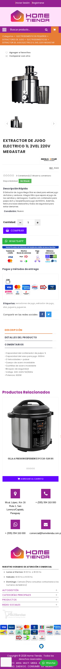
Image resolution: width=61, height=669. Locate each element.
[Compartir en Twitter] (48, 314)
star (5, 307)
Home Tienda (34, 655)
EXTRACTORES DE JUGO (13, 39)
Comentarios (14, 344)
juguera (12, 307)
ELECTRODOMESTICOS (37, 39)
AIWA (18, 663)
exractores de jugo (25, 303)
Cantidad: (9, 222)
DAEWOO (21, 666)
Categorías (7, 36)
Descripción (13, 330)
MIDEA (34, 663)
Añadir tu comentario (41, 175)
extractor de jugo (45, 303)
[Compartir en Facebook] (42, 314)
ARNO (12, 666)
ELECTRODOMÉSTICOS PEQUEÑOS (31, 36)
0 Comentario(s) (23, 175)
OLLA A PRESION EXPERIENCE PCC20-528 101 (30, 458)
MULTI (26, 663)
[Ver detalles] (30, 425)
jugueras (21, 307)
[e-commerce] (30, 16)
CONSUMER (34, 666)
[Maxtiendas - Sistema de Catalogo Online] (14, 613)
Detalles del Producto (21, 337)
